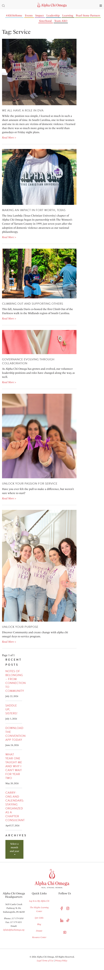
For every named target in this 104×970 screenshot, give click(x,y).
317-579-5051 (16, 922)
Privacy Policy (61, 960)
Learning (67, 15)
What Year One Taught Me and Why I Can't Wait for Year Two (13, 766)
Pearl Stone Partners (88, 15)
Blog (39, 924)
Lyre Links (39, 917)
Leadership (53, 15)
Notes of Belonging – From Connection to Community (15, 681)
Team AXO (60, 21)
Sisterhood (45, 21)
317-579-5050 (17, 918)
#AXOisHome (14, 15)
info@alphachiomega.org (14, 930)
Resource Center (39, 937)
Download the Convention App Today (15, 734)
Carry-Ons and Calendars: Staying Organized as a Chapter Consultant (15, 806)
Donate (39, 930)
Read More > (9, 137)
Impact (39, 15)
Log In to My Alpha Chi (39, 901)
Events (29, 15)
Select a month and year (14, 847)
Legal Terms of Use (45, 960)
